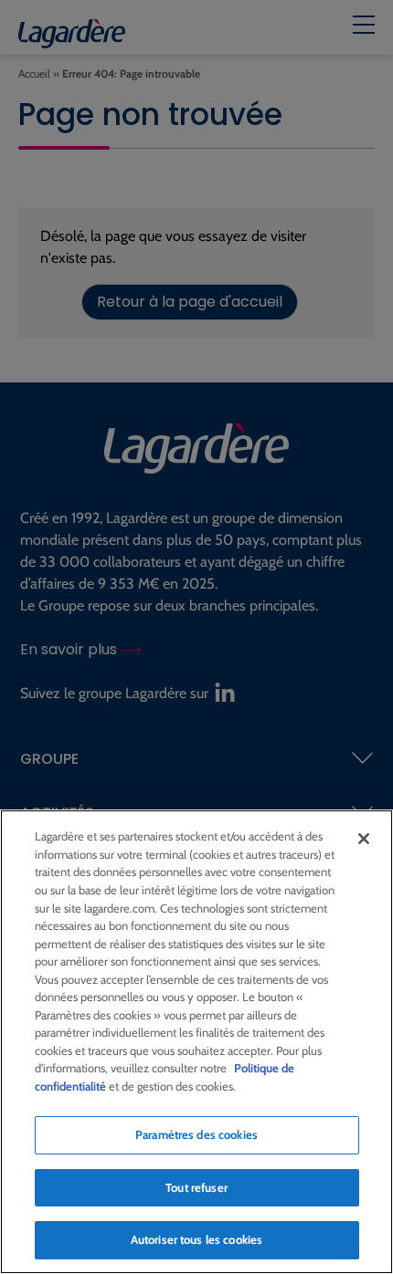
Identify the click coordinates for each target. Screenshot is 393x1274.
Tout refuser (196, 1187)
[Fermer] (364, 839)
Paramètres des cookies (196, 1134)
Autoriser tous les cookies (196, 1239)
